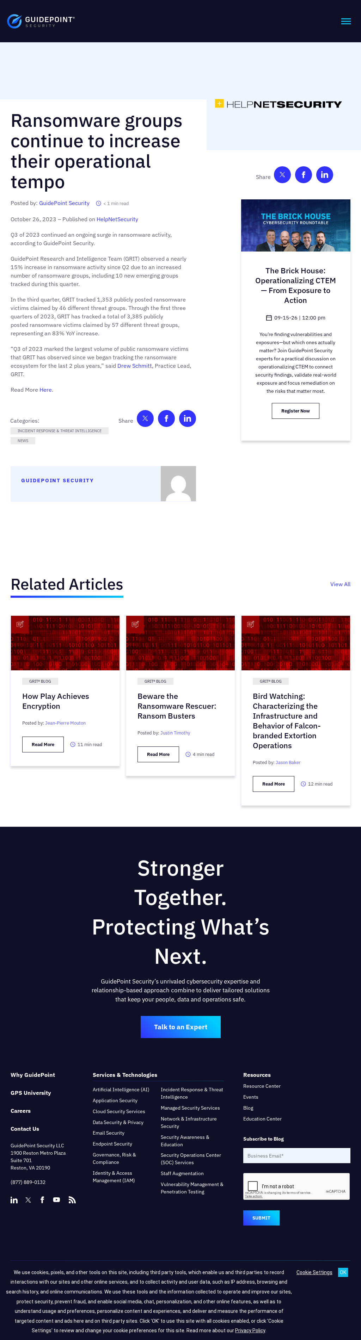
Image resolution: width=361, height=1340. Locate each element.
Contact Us (25, 1128)
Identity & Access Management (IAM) (114, 1177)
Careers (21, 1110)
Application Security (115, 1100)
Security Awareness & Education (185, 1141)
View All (340, 584)
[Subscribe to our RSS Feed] (72, 1196)
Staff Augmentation (182, 1173)
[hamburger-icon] (346, 21)
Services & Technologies (125, 1074)
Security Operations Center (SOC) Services (191, 1159)
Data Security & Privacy (118, 1122)
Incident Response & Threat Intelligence (60, 430)
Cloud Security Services (119, 1111)
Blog (248, 1108)
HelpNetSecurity (117, 219)
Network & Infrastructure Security (189, 1122)
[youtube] (56, 1199)
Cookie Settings (314, 1272)
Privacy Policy (250, 1330)
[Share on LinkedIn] (187, 420)
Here (45, 389)
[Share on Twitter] (145, 420)
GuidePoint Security (64, 202)
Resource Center (262, 1086)
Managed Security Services (190, 1108)
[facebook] (42, 1199)
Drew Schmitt (134, 365)
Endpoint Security (112, 1144)
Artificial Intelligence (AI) (121, 1089)
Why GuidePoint (33, 1074)
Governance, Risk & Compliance (114, 1158)
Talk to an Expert (180, 1027)
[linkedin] (14, 1199)
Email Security (108, 1133)
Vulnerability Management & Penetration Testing (192, 1188)
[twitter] (28, 1199)
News (23, 440)
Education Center (262, 1119)
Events (250, 1097)
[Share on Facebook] (166, 420)
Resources (257, 1074)
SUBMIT (261, 1218)
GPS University (31, 1092)
